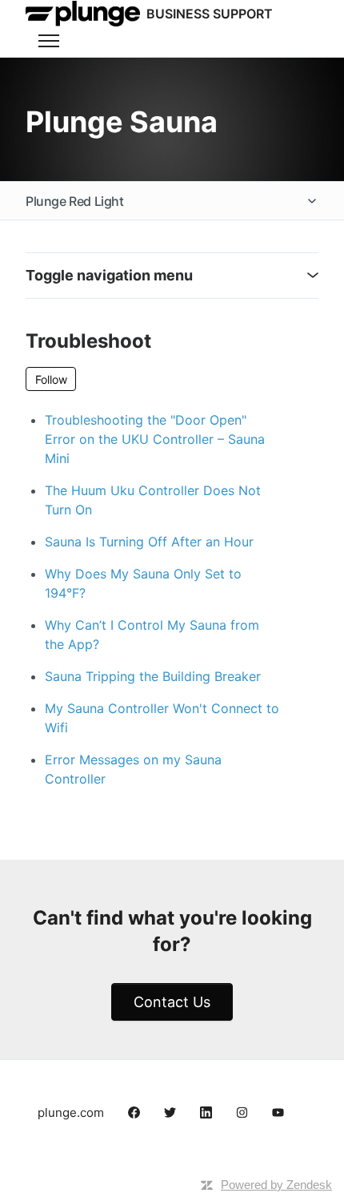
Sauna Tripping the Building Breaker (153, 676)
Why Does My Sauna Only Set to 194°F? (143, 583)
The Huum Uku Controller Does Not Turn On (153, 500)
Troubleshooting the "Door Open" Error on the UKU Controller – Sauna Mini (155, 439)
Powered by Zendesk (276, 1184)
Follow (51, 379)
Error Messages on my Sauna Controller (133, 769)
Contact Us (172, 1001)
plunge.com (71, 1112)
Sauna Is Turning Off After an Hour (149, 542)
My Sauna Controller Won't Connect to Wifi (162, 718)
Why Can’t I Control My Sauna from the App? (152, 634)
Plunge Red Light (75, 201)
